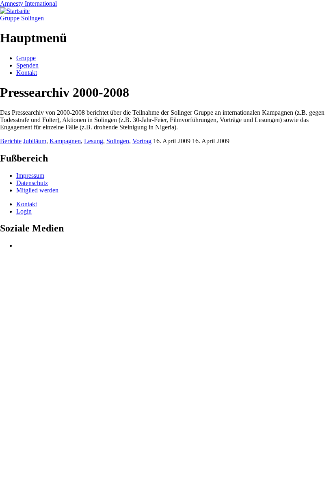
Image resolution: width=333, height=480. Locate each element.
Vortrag (141, 140)
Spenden (27, 65)
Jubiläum (34, 140)
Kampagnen (65, 140)
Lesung (93, 140)
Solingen (117, 140)
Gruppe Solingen (22, 18)
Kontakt (26, 72)
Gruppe (26, 58)
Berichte (11, 140)
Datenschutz (32, 182)
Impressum (30, 175)
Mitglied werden (37, 190)
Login (24, 211)
